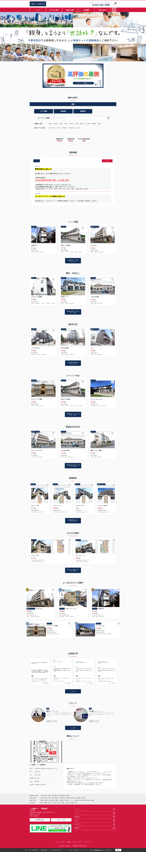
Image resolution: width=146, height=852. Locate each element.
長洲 (53, 798)
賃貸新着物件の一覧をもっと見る (73, 520)
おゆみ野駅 (87, 123)
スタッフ (77, 813)
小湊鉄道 (61, 800)
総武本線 (77, 800)
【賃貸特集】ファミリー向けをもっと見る (73, 414)
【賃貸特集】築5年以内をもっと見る (73, 363)
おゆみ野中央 (62, 798)
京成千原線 (51, 800)
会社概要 (86, 10)
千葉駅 (99, 123)
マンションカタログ (60, 842)
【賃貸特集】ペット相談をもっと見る (73, 260)
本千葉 (55, 802)
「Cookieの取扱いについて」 (98, 850)
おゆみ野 (42, 798)
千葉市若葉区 (71, 128)
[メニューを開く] (114, 9)
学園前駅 (94, 123)
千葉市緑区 (64, 128)
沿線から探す (70, 10)
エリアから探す (54, 10)
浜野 (49, 802)
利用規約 (69, 842)
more (107, 160)
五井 (47, 798)
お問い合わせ (102, 10)
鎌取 (63, 802)
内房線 (42, 800)
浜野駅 (60, 123)
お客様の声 (77, 816)
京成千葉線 (83, 800)
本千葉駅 (71, 123)
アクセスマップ (78, 824)
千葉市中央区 (52, 128)
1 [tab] (36, 160)
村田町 (68, 798)
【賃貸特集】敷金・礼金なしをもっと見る (73, 312)
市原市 (58, 128)
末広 (50, 798)
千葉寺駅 (76, 123)
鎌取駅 (81, 123)
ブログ (76, 820)
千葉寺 (59, 802)
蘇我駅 (50, 123)
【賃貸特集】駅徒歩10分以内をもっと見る (73, 465)
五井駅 (65, 123)
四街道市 (78, 128)
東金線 (92, 800)
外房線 (46, 800)
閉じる (118, 850)
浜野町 (56, 798)
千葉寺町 (83, 798)
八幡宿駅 (55, 123)
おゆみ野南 (77, 798)
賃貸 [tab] (73, 104)
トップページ (78, 809)
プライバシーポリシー (78, 842)
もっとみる (73, 691)
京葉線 (56, 800)
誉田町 (72, 798)
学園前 (72, 802)
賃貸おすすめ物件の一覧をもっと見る (73, 570)
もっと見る (73, 727)
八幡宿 (45, 802)
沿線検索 (63, 111)
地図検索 (83, 111)
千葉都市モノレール (69, 800)
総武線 (88, 800)
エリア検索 (43, 111)
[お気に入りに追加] (53, 228)
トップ (38, 10)
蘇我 (41, 802)
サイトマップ (88, 842)
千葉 (76, 802)
